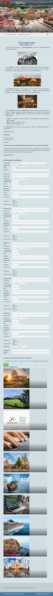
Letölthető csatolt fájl (25, 34)
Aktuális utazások (11, 29)
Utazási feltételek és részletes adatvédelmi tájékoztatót (21, 361)
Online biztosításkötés (11, 34)
